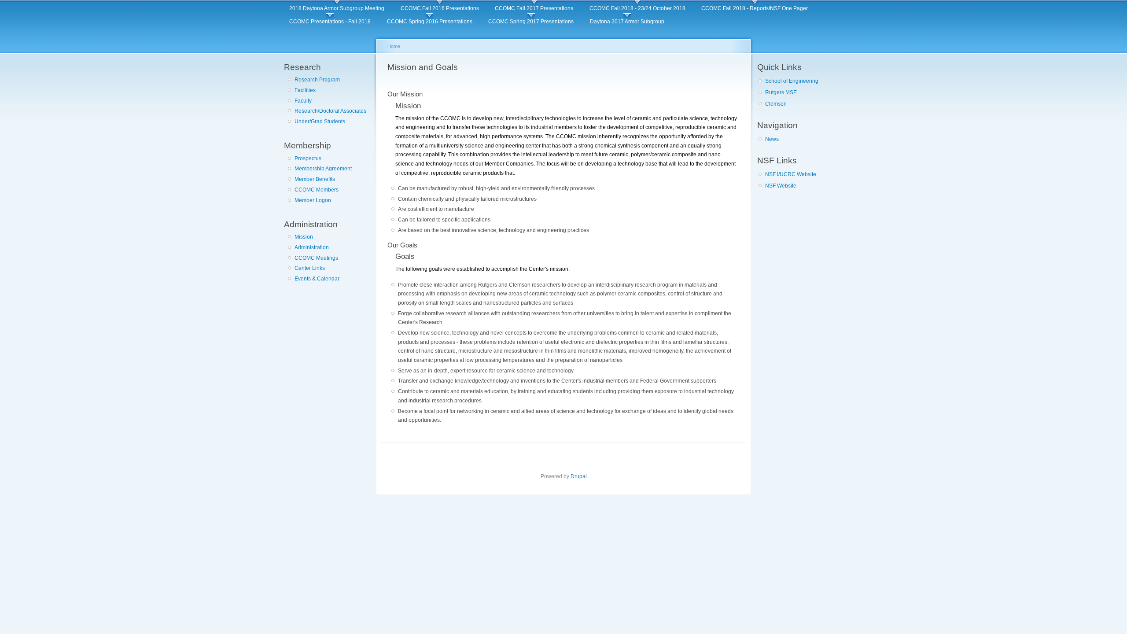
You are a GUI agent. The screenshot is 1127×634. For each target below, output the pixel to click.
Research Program (317, 80)
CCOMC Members (317, 190)
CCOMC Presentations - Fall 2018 (330, 21)
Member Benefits (315, 179)
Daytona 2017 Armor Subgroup (627, 21)
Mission (304, 237)
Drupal (579, 476)
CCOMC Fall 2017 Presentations (534, 8)
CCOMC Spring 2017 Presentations (531, 21)
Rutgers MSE (781, 92)
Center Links (310, 268)
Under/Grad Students (320, 121)
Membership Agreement (323, 169)
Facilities (305, 90)
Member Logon (313, 200)
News (772, 139)
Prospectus (308, 158)
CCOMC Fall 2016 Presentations (440, 8)
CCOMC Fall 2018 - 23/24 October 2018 (637, 8)
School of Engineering (791, 81)
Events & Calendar (317, 279)
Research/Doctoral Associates (330, 111)
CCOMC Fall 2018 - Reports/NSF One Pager (754, 8)
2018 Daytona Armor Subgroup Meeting (336, 8)
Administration (312, 247)
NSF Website (780, 186)
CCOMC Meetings (316, 258)
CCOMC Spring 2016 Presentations (429, 21)
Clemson (776, 104)
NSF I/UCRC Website (790, 174)
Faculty (303, 101)
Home (393, 46)
